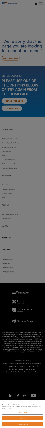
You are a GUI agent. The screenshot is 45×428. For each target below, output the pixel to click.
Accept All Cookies (22, 424)
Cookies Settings (22, 412)
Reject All (22, 418)
